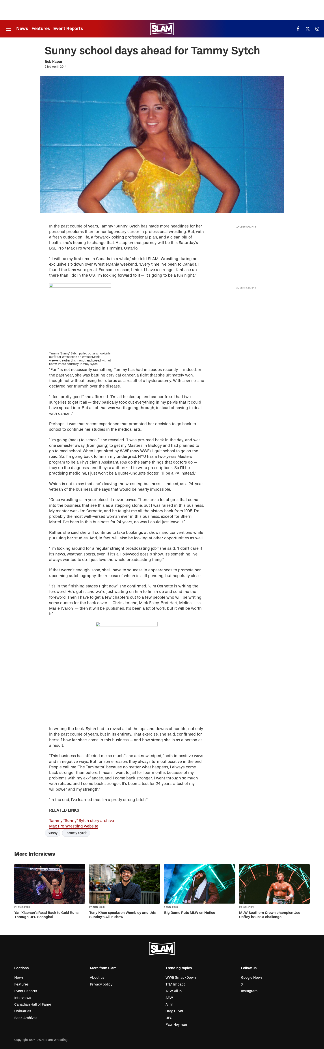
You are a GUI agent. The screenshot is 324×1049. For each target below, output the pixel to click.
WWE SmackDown (181, 978)
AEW (169, 998)
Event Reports (68, 28)
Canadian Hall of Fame (32, 1004)
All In (169, 1004)
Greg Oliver (174, 1011)
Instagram (249, 991)
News (22, 28)
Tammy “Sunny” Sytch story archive (81, 820)
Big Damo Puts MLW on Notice (189, 913)
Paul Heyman (176, 1025)
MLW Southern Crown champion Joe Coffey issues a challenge (269, 915)
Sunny (53, 833)
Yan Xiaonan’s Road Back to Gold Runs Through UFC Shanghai (46, 915)
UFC (169, 1018)
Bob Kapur (53, 62)
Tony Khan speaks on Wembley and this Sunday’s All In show (122, 915)
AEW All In (174, 991)
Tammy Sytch (76, 833)
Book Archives (25, 1018)
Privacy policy (101, 984)
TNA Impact (175, 984)
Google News (252, 978)
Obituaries (22, 1011)
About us (97, 978)
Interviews (22, 998)
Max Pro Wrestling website (73, 826)
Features (41, 28)
